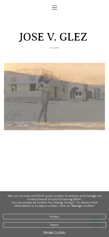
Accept (54, 216)
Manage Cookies (54, 232)
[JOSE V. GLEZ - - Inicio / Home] (54, 38)
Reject (54, 225)
